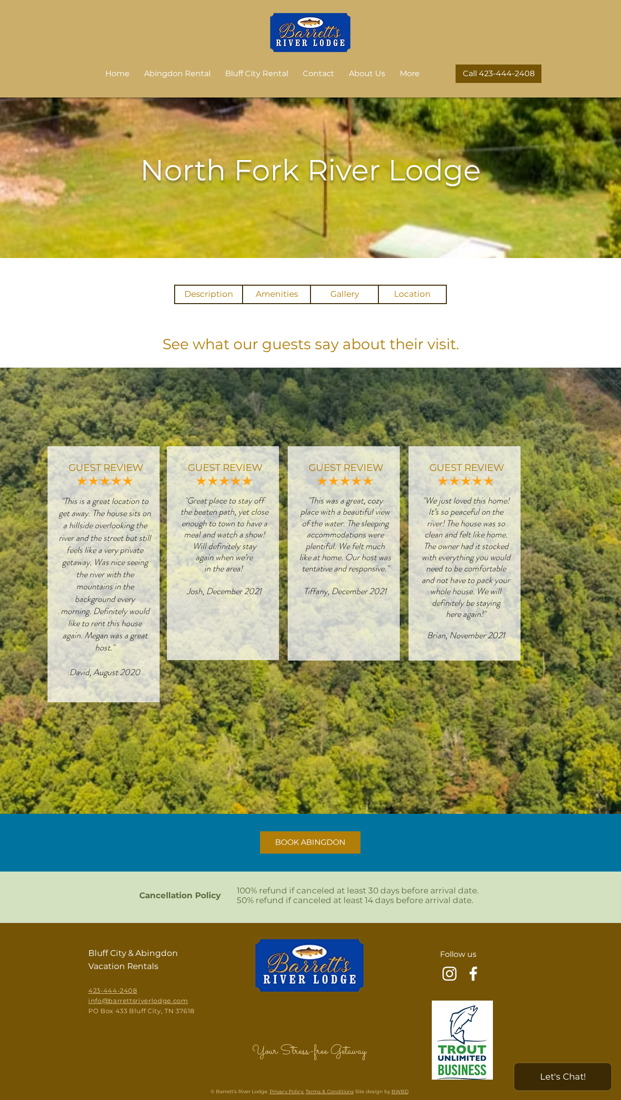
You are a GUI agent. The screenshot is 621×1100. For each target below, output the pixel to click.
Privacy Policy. (287, 1091)
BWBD (400, 1091)
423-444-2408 (112, 990)
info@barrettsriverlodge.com (138, 1000)
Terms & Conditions (330, 1091)
